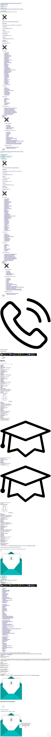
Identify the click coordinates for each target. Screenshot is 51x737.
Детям (3, 149)
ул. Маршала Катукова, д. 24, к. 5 (8, 38)
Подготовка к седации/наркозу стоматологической (15, 287)
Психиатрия (6, 75)
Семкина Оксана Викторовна (2, 461)
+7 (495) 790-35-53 (3, 579)
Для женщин (8, 125)
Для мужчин (8, 126)
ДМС (15, 151)
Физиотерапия (6, 81)
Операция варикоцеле (6, 632)
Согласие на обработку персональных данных (14, 653)
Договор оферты (3, 653)
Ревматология (4, 627)
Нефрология (6, 65)
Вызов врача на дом (7, 55)
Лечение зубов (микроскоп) (9, 90)
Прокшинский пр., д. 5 (6, 189)
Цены (3, 649)
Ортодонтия (6, 91)
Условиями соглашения (31, 545)
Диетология (6, 205)
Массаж (5, 63)
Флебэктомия (8, 139)
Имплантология (7, 89)
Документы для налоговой (37, 653)
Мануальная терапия (7, 62)
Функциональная (7, 102)
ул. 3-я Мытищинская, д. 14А (7, 28)
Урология (6, 80)
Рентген (5, 247)
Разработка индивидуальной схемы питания (13, 143)
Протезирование (7, 92)
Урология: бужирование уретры (9, 110)
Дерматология (6, 204)
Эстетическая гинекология (6, 645)
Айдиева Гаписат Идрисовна (2, 520)
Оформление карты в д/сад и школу (12, 147)
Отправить (2, 675)
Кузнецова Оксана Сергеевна (2, 409)
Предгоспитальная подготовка (11, 138)
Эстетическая (6, 94)
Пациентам (4, 650)
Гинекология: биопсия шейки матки (10, 254)
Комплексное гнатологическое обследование (14, 142)
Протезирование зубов (6, 620)
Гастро (7, 136)
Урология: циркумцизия (8, 114)
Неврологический (9, 137)
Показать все (4, 115)
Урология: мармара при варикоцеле (10, 111)
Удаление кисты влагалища (7, 630)
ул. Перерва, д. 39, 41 (6, 31)
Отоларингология (7, 214)
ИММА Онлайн (9, 128)
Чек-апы (5, 104)
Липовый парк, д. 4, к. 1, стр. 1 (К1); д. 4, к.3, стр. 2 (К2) (11, 171)
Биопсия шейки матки (6, 629)
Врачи (3, 116)
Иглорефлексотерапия (8, 59)
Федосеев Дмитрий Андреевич (2, 380)
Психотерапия (6, 76)
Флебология (6, 82)
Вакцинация (6, 54)
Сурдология (6, 77)
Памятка (3, 651)
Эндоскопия (6, 103)
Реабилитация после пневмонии (11, 140)
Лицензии (21, 151)
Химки (3, 19)
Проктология (6, 74)
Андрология (6, 53)
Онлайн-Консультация (4, 4)
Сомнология (6, 223)
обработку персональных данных (15, 545)
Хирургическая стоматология (7, 621)
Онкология (6, 66)
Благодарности (5, 151)
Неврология (6, 64)
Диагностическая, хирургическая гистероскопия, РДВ (11, 628)
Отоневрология (7, 68)
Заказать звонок (3, 544)
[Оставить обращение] (1, 153)
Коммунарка (4, 23)
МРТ (5, 246)
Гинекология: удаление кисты (9, 109)
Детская (5, 87)
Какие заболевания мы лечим (7, 647)
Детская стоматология (6, 618)
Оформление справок (8, 71)
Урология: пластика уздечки (9, 113)
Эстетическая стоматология (7, 624)
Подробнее (12, 352)
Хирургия (6, 83)
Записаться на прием (3, 154)
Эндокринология (7, 84)
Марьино (3, 30)
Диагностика (6, 88)
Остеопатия (6, 67)
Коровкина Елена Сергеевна (2, 416)
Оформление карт (7, 70)
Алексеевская (4, 26)
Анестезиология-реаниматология (8, 626)
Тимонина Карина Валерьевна (2, 366)
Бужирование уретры (6, 631)
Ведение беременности (10, 127)
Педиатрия (6, 73)
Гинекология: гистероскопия (9, 108)
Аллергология (6, 52)
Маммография (6, 99)
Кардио (7, 135)
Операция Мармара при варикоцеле (8, 633)
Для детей (8, 271)
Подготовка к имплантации (11, 141)
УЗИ (5, 101)
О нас (1, 151)
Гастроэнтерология (7, 56)
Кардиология (6, 60)
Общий (7, 134)
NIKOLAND (9, 654)
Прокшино (4, 40)
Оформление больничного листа (9, 69)
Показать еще (3, 541)
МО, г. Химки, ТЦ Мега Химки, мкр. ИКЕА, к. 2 (10, 21)
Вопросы (9, 151)
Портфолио (4, 648)
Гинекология (6, 57)
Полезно (18, 151)
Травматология (7, 79)
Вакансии (12, 151)
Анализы (5, 98)
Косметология (6, 61)
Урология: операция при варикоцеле (10, 112)
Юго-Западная (4, 33)
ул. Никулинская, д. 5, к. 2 (6, 35)
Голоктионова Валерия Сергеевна (2, 528)
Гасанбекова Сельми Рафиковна (2, 373)
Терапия (5, 78)
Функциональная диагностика (7, 616)
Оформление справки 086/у (11, 294)
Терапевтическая (7, 239)
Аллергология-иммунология (7, 598)
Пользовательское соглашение (27, 653)
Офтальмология (7, 72)
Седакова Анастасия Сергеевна (2, 535)
